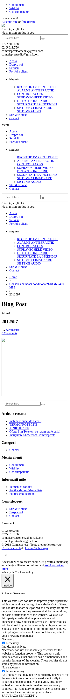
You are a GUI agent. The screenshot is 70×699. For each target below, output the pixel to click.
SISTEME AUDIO (29, 111)
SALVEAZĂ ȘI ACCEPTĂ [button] (19, 695)
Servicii (14, 68)
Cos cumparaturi (19, 472)
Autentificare (10, 21)
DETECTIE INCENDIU (32, 100)
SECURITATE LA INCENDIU (37, 104)
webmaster (12, 329)
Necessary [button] (8, 639)
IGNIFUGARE (19, 428)
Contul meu (16, 465)
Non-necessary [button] (11, 667)
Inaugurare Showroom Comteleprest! (32, 435)
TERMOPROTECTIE (23, 424)
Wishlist (14, 468)
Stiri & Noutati (18, 114)
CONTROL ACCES (30, 94)
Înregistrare (28, 21)
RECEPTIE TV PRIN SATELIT (37, 87)
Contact (14, 118)
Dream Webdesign (36, 548)
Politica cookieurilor (21, 493)
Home (13, 277)
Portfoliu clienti (18, 71)
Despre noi (16, 64)
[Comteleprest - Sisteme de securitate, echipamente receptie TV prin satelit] (3, 25)
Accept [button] (39, 565)
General (14, 449)
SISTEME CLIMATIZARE (34, 107)
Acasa (13, 61)
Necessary (12, 643)
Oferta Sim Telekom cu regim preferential (34, 431)
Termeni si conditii (20, 486)
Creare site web (11, 548)
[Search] (43, 38)
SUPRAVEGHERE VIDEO (35, 97)
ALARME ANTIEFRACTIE (35, 90)
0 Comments (9, 333)
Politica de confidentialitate (25, 490)
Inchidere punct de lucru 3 (25, 421)
